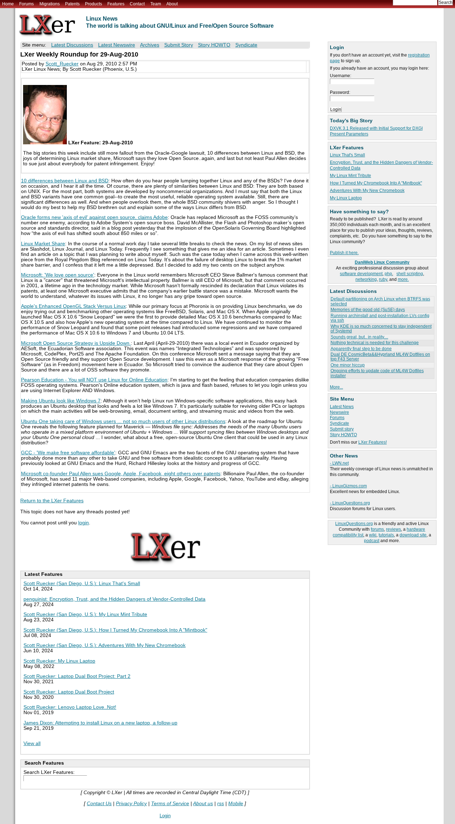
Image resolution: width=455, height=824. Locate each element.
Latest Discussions (72, 45)
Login (165, 815)
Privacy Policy (131, 803)
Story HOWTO (343, 434)
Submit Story (178, 45)
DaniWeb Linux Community (382, 262)
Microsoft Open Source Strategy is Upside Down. (76, 343)
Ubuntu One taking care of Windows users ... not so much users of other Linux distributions (123, 421)
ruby (383, 279)
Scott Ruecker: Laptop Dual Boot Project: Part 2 (76, 676)
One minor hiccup (348, 365)
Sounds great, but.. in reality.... (359, 337)
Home (8, 3)
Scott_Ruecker (62, 63)
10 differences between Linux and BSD (64, 180)
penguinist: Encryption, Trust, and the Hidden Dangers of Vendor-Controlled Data (114, 599)
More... (336, 387)
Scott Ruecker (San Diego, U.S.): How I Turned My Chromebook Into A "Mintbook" (115, 630)
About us (203, 803)
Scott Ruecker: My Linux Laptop (59, 661)
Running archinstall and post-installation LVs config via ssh (380, 318)
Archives (149, 45)
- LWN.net (339, 463)
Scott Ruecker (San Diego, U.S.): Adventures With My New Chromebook (104, 645)
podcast (371, 540)
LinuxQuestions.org (354, 523)
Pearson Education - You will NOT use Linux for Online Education (94, 379)
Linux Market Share (43, 243)
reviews (393, 529)
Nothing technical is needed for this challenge (375, 342)
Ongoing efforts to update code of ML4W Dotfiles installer (377, 373)
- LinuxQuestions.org (350, 503)
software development (361, 273)
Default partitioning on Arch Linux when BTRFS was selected (380, 301)
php (388, 273)
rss (220, 803)
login (83, 522)
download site (413, 535)
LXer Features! (372, 442)
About (172, 3)
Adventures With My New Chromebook (367, 190)
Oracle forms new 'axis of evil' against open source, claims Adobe (94, 217)
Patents (72, 3)
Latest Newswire (116, 45)
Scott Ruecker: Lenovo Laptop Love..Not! (69, 707)
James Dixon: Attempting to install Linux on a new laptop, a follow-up (100, 723)
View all (32, 743)
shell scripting (409, 273)
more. (403, 279)
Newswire (339, 412)
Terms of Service (170, 803)
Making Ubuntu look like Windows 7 (61, 400)
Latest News (342, 406)
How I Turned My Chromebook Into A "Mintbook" (376, 183)
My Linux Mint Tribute (350, 175)
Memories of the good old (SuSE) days (368, 309)
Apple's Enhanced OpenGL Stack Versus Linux (73, 306)
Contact (137, 3)
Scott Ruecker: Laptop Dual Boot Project (68, 692)
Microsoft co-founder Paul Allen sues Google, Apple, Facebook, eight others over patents (120, 473)
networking (366, 279)
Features (115, 3)
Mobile (235, 803)
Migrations (49, 3)
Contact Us (99, 803)
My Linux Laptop (346, 198)
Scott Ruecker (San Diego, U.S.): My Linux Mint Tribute (85, 614)
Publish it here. (344, 252)
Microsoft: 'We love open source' (57, 275)
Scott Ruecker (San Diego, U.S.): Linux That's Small (81, 583)
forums (377, 529)
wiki (372, 535)
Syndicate (339, 423)
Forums (26, 3)
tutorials (386, 535)
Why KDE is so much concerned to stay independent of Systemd (381, 328)
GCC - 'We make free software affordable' (68, 452)
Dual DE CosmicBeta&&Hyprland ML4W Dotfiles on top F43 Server (380, 357)
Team (155, 3)
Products (93, 3)
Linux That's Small (347, 155)
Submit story (342, 429)
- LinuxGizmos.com (348, 485)
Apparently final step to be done (361, 348)
